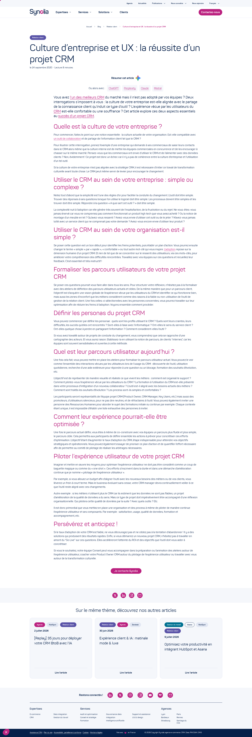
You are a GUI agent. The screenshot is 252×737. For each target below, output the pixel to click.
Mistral (158, 88)
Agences (166, 708)
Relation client (112, 26)
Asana (189, 625)
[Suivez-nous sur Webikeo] (160, 695)
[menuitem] (63, 12)
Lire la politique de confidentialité (19, 713)
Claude (145, 88)
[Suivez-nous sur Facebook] (140, 695)
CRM (57, 111)
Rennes (180, 717)
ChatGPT (114, 88)
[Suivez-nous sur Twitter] (120, 695)
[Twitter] (115, 595)
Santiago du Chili (182, 722)
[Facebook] (131, 595)
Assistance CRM (36, 732)
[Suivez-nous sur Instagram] (130, 695)
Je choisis (18, 722)
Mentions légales (96, 732)
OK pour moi (49, 722)
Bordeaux (165, 717)
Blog (99, 26)
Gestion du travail (174, 625)
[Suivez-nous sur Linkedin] (110, 695)
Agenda (40, 625)
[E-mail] (140, 595)
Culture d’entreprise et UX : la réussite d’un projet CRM (144, 26)
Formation (84, 721)
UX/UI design (137, 717)
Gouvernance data (113, 714)
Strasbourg (165, 721)
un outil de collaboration (67, 138)
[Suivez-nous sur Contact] (170, 695)
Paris (179, 714)
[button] (6, 732)
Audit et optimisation (89, 714)
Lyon (163, 714)
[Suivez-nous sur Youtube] (150, 695)
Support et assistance (141, 714)
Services (85, 708)
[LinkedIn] (123, 595)
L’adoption (169, 249)
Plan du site (48, 732)
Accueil (89, 26)
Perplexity (130, 88)
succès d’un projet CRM (76, 116)
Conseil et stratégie (88, 717)
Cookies (86, 732)
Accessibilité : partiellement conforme (67, 732)
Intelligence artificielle (115, 721)
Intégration (110, 717)
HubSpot (52, 625)
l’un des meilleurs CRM (87, 97)
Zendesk (135, 625)
